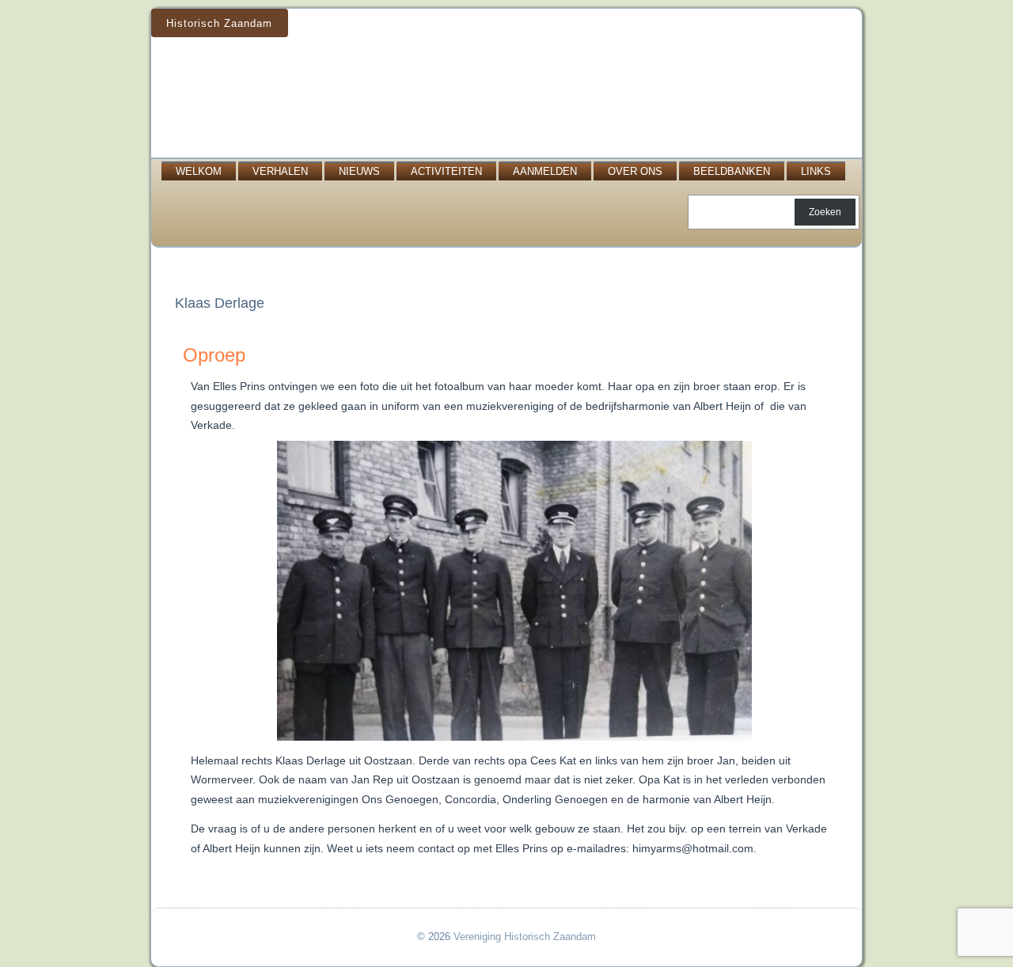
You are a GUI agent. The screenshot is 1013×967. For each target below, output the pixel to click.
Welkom (199, 171)
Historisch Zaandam (219, 23)
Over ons (635, 171)
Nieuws (359, 171)
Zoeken (825, 212)
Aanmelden (545, 171)
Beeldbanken (731, 171)
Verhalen (280, 171)
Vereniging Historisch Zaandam (524, 936)
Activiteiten (446, 171)
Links (816, 171)
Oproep (214, 355)
